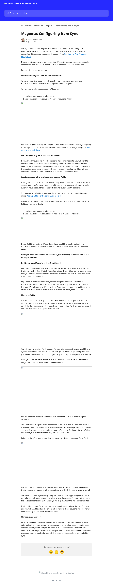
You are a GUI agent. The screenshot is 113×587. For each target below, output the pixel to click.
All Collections (26, 26)
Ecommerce (38, 26)
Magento (48, 26)
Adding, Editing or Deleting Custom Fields (44, 196)
